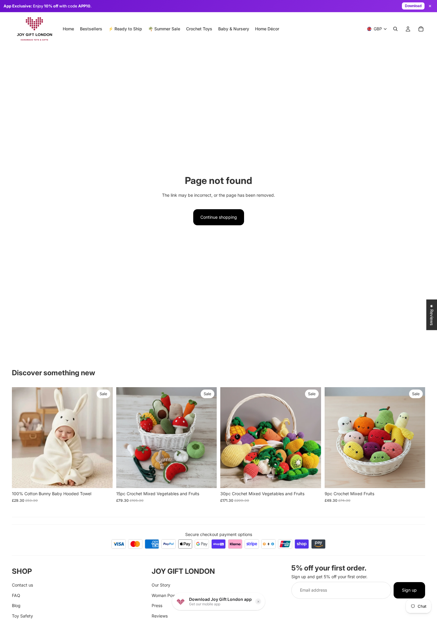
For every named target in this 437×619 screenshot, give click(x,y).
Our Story (161, 585)
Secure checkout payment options (218, 534)
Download (413, 6)
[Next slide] (104, 437)
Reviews (160, 615)
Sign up (409, 590)
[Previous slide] (21, 437)
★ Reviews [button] (431, 314)
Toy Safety (22, 615)
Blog (16, 605)
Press (157, 605)
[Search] (395, 28)
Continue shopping (218, 217)
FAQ (16, 595)
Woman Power (166, 595)
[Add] (103, 479)
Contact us (22, 585)
